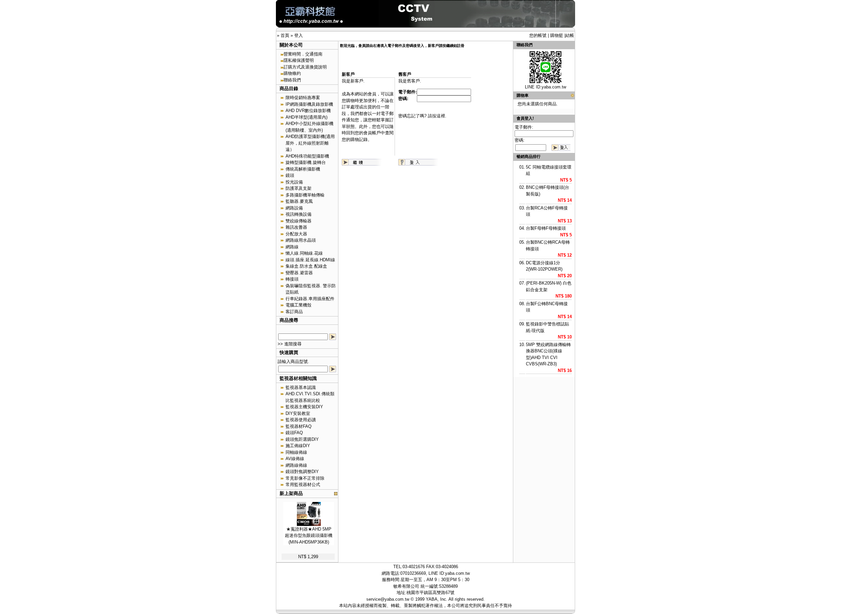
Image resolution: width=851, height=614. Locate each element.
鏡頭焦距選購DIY (302, 439)
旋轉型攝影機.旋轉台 (306, 162)
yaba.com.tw (554, 86)
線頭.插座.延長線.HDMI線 (310, 259)
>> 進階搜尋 (290, 343)
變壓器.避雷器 (299, 272)
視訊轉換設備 (298, 214)
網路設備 (294, 207)
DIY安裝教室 (298, 413)
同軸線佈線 (296, 452)
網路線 (292, 246)
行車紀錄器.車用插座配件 (310, 298)
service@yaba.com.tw (387, 599)
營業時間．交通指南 (303, 54)
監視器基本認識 (301, 387)
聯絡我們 (292, 79)
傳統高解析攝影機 (303, 169)
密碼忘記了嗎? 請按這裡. (422, 115)
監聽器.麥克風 (299, 201)
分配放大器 (296, 233)
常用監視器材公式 (303, 484)
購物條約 (292, 73)
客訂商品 (294, 311)
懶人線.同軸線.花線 (304, 253)
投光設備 (294, 182)
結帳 (569, 35)
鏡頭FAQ (294, 432)
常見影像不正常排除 (305, 478)
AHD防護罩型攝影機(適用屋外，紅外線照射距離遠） (310, 143)
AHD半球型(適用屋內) (306, 117)
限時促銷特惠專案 (303, 97)
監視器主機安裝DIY (304, 406)
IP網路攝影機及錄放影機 (309, 104)
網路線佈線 (296, 465)
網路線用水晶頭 (301, 240)
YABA (431, 599)
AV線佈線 (295, 458)
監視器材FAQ (298, 426)
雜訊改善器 (296, 227)
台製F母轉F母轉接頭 (546, 228)
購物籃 (556, 35)
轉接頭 (292, 279)
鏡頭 (290, 175)
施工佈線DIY (298, 445)
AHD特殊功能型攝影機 (307, 156)
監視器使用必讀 (301, 419)
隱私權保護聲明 (299, 60)
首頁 (285, 35)
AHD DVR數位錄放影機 (308, 110)
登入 (298, 35)
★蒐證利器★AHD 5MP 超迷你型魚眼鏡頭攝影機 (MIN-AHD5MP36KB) (308, 536)
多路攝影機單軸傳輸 (305, 194)
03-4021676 (414, 566)
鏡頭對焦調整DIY (302, 471)
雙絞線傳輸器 (298, 220)
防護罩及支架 (298, 188)
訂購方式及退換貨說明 (305, 66)
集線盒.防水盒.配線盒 (306, 266)
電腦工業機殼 (298, 305)
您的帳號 (538, 35)
